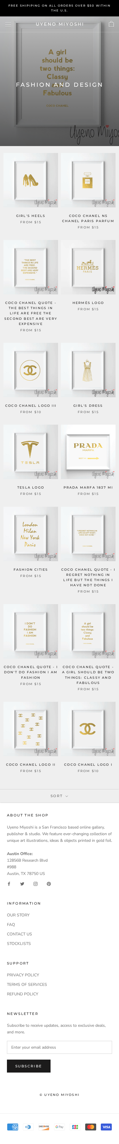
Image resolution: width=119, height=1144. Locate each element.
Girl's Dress (88, 406)
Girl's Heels (30, 216)
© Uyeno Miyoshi (59, 1095)
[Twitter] (22, 883)
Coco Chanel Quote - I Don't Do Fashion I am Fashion (31, 672)
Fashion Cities (31, 570)
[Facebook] (9, 883)
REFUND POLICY (22, 994)
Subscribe (28, 1066)
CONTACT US (19, 934)
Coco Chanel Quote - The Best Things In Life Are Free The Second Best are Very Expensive (30, 313)
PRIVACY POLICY (23, 975)
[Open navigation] (8, 24)
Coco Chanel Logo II (31, 765)
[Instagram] (36, 883)
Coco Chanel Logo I (88, 765)
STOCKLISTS (19, 943)
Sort (57, 796)
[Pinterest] (49, 883)
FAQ (11, 924)
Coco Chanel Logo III (30, 406)
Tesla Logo (30, 487)
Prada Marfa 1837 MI (88, 487)
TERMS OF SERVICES (27, 984)
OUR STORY (18, 915)
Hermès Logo (88, 303)
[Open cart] (111, 24)
